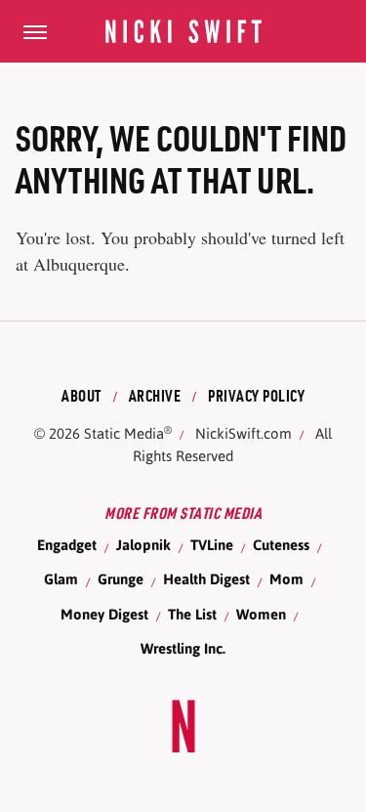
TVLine (211, 544)
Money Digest (104, 614)
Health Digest (206, 579)
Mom (286, 579)
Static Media (124, 433)
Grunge (120, 579)
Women (261, 614)
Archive (155, 396)
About (81, 396)
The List (192, 614)
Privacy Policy (256, 396)
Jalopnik (143, 544)
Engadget (67, 544)
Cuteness (281, 544)
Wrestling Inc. (183, 648)
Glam (61, 579)
